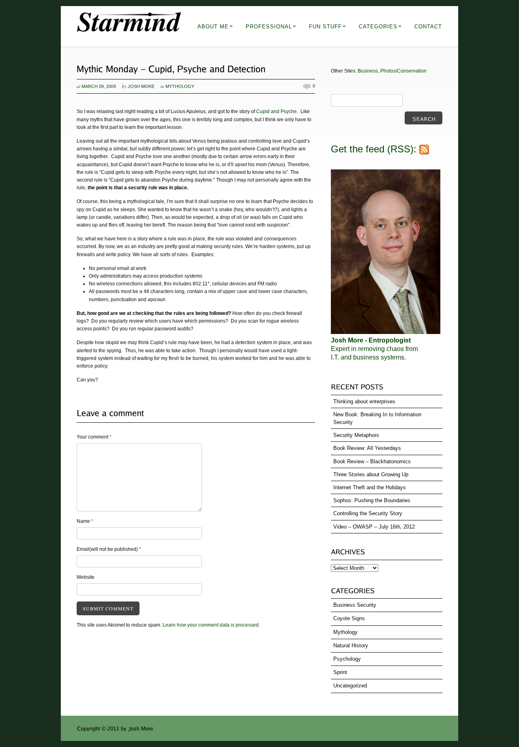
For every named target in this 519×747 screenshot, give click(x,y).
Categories (380, 27)
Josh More (141, 86)
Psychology (347, 659)
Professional (271, 27)
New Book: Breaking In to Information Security (377, 418)
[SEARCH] (423, 117)
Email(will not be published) (109, 549)
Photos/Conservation (403, 71)
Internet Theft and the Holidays (369, 487)
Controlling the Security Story (367, 513)
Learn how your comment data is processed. (211, 625)
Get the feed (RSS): (375, 148)
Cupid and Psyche (276, 111)
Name (85, 521)
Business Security (354, 605)
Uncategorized (350, 686)
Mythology (179, 86)
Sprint (340, 672)
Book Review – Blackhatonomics (372, 461)
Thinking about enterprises (364, 401)
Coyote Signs (349, 618)
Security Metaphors (356, 435)
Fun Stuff (327, 27)
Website (85, 577)
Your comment (94, 437)
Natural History (350, 645)
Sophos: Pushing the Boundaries (371, 500)
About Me (215, 27)
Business (368, 71)
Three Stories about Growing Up (370, 474)
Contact (428, 27)
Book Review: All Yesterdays (367, 448)
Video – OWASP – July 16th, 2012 (374, 527)
